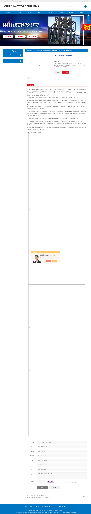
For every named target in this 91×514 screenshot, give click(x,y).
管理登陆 (68, 512)
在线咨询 (58, 72)
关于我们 (19, 12)
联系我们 (86, 1)
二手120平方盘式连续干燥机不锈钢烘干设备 (41, 497)
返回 (84, 496)
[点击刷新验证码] (50, 482)
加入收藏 (81, 1)
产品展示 (39, 50)
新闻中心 (40, 12)
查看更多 (6, 61)
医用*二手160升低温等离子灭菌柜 (38, 496)
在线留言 (71, 12)
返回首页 (76, 1)
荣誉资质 (61, 12)
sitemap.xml (73, 512)
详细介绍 (31, 85)
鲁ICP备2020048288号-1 (47, 512)
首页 (35, 50)
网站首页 (8, 12)
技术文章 (50, 12)
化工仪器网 (62, 512)
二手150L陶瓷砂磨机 (8, 55)
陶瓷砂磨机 (6, 58)
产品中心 (29, 12)
